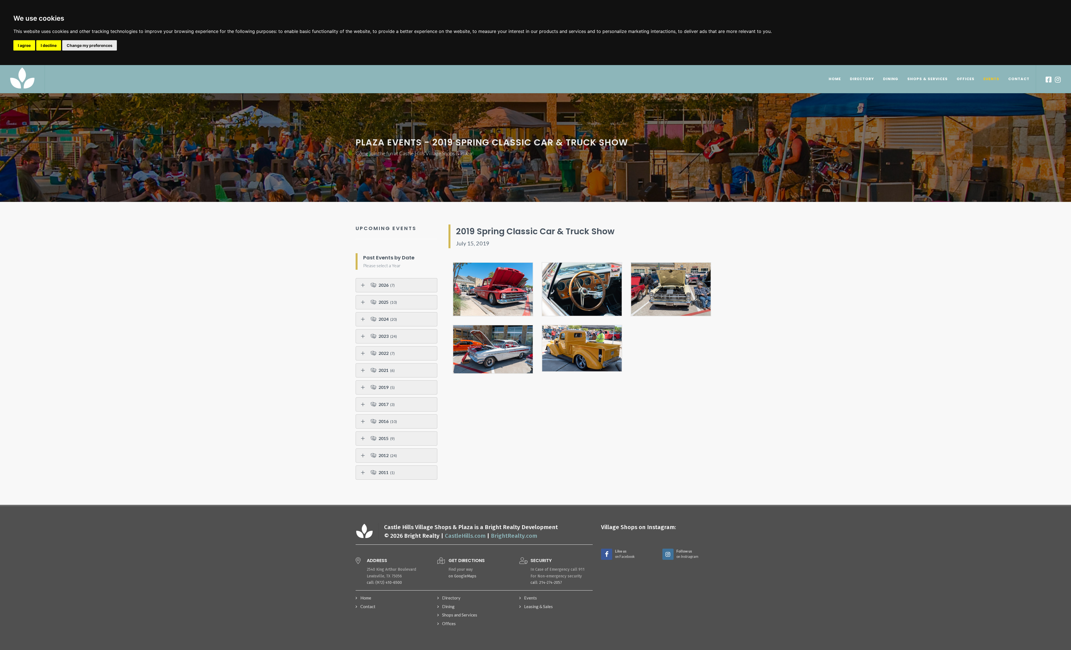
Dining (448, 606)
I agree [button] (24, 45)
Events (530, 597)
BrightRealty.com (514, 535)
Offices (449, 623)
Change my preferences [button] (89, 45)
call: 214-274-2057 (546, 582)
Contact (367, 606)
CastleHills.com (465, 535)
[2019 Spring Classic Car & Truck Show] (492, 289)
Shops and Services (459, 614)
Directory (451, 597)
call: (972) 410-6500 (384, 582)
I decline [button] (49, 45)
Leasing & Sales (538, 606)
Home (365, 597)
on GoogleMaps (462, 576)
